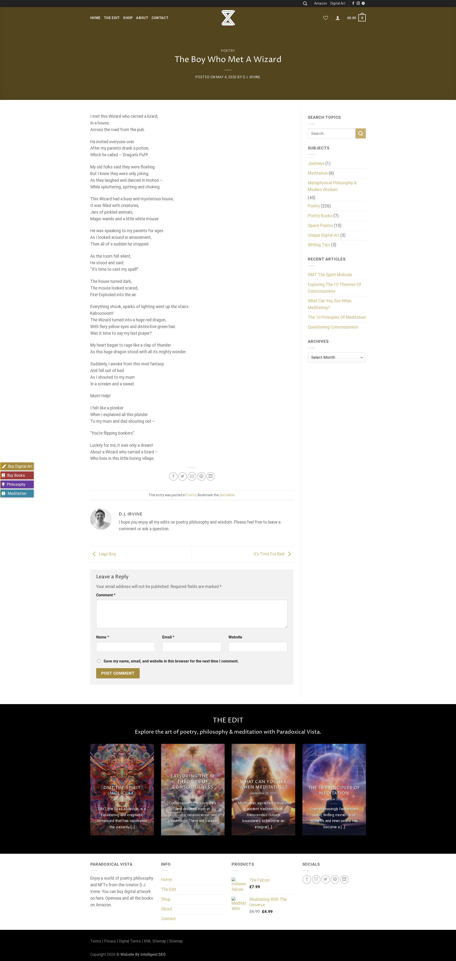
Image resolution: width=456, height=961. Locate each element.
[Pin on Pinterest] (201, 476)
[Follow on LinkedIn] (344, 879)
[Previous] (89, 792)
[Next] (366, 792)
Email (168, 637)
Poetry (228, 51)
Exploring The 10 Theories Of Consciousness (334, 288)
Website (235, 637)
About (142, 18)
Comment (105, 595)
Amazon (320, 3)
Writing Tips (319, 244)
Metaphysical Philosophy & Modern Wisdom (332, 186)
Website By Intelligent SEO (143, 954)
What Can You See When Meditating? (330, 304)
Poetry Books (320, 215)
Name (102, 637)
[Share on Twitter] (182, 476)
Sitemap (176, 941)
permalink (226, 495)
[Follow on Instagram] (358, 3)
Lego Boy (107, 553)
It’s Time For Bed (269, 553)
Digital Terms (130, 941)
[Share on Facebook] (173, 476)
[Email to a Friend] (192, 476)
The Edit (112, 18)
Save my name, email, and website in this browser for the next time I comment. (171, 661)
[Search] (305, 3)
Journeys (316, 163)
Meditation (318, 173)
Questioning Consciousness (333, 327)
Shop (128, 18)
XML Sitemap (155, 941)
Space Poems (320, 225)
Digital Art (337, 3)
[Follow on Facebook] (353, 3)
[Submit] (361, 133)
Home (95, 18)
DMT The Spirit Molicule (330, 274)
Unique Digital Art (323, 235)
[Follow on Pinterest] (363, 3)
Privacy (110, 941)
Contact (160, 18)
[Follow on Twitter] (325, 879)
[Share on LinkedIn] (210, 476)
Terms (95, 941)
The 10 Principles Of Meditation (337, 317)
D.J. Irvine (252, 77)
